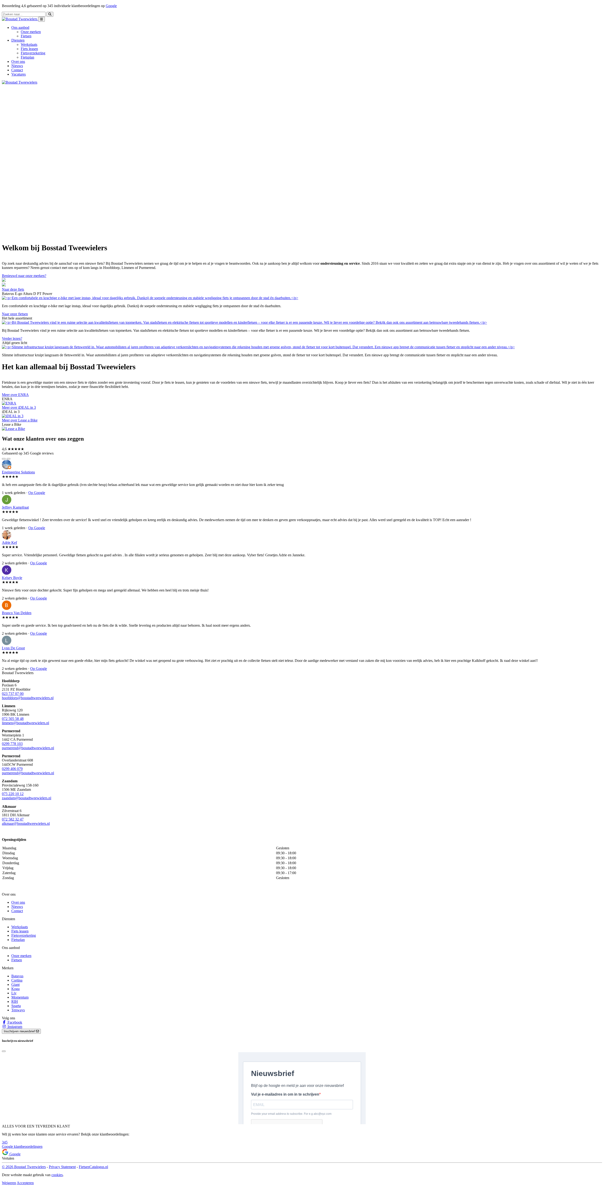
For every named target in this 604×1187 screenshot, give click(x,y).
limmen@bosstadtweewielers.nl (25, 723)
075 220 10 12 (13, 794)
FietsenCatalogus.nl (93, 1167)
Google (111, 6)
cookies (57, 1175)
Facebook (14, 1022)
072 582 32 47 (13, 819)
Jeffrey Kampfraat (15, 507)
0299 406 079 (12, 769)
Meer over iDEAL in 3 (19, 407)
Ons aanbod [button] (20, 28)
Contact (17, 70)
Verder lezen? (12, 338)
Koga (15, 989)
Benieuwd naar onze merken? (24, 276)
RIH (14, 1002)
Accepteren (25, 1183)
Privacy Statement (62, 1167)
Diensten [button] (18, 40)
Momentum (20, 997)
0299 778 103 (12, 744)
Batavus (17, 976)
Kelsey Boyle (12, 578)
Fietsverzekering (33, 53)
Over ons (18, 62)
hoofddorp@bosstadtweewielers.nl (28, 698)
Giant (15, 985)
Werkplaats (29, 45)
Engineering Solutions (18, 472)
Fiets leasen (29, 49)
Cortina (16, 980)
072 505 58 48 (13, 719)
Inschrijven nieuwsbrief (20, 1031)
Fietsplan (27, 57)
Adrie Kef (9, 542)
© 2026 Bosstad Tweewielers (24, 1167)
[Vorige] (4, 458)
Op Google (36, 493)
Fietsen (26, 36)
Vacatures (18, 74)
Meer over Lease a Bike (20, 420)
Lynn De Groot (13, 648)
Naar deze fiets (13, 289)
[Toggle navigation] (41, 19)
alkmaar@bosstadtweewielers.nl (26, 823)
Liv (14, 993)
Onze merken (31, 32)
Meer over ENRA (15, 395)
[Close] (4, 1051)
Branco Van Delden (16, 613)
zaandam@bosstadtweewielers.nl (26, 798)
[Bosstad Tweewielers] (20, 19)
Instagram (14, 1027)
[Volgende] (8, 458)
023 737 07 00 (13, 694)
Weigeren (9, 1183)
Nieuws (17, 66)
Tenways (18, 1010)
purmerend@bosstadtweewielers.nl (28, 748)
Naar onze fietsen (15, 314)
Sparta (16, 1006)
